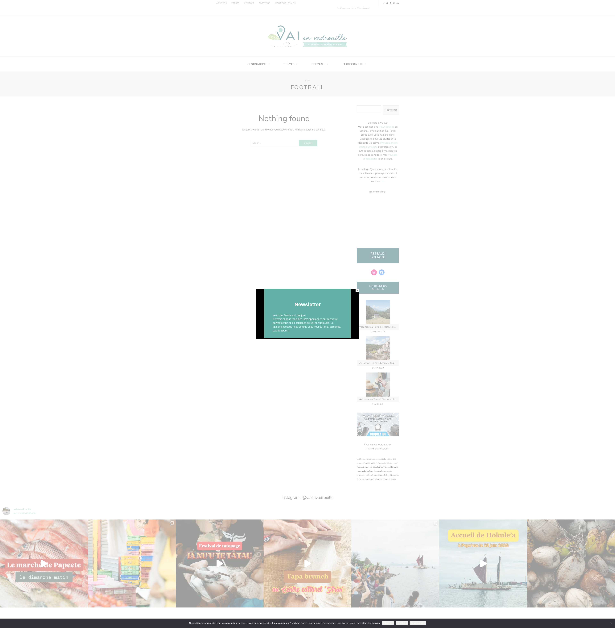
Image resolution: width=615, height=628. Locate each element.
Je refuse (402, 623)
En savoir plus (418, 623)
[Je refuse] (611, 623)
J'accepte (388, 623)
